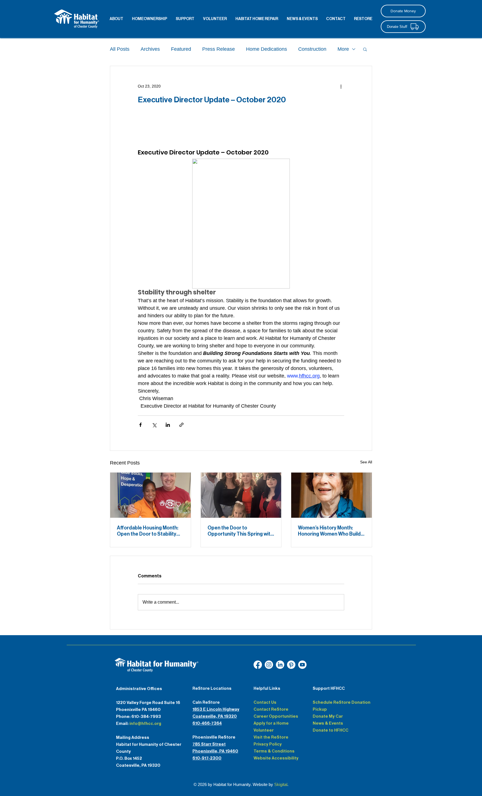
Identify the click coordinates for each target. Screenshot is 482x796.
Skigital (280, 784)
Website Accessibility (276, 758)
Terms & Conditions (274, 751)
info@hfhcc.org (145, 723)
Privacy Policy (268, 744)
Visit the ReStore (271, 737)
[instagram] (269, 664)
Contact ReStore (271, 709)
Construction (312, 49)
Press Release (218, 49)
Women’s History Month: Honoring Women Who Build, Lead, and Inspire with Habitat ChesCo (330, 531)
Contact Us (265, 702)
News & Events (328, 723)
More (343, 49)
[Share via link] (181, 424)
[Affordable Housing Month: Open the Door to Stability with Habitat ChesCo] (150, 495)
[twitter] (291, 664)
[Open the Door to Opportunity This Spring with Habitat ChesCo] (241, 495)
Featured (181, 49)
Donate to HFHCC (330, 730)
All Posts (119, 49)
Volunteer (264, 730)
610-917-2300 (206, 758)
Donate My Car (328, 716)
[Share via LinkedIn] (167, 424)
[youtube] (280, 664)
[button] (365, 49)
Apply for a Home (271, 723)
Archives (150, 49)
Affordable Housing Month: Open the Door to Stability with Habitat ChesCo (147, 531)
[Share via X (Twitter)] (154, 424)
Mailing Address (132, 737)
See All (366, 462)
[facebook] (258, 664)
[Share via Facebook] (140, 424)
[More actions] (341, 86)
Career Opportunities (276, 716)
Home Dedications (266, 49)
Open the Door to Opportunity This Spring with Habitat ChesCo (240, 531)
